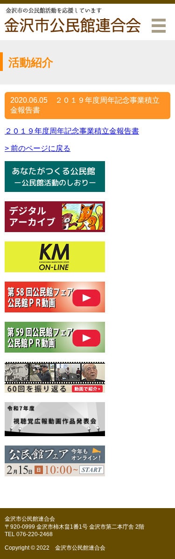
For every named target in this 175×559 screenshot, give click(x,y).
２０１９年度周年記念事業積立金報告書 (72, 131)
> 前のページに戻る (37, 148)
